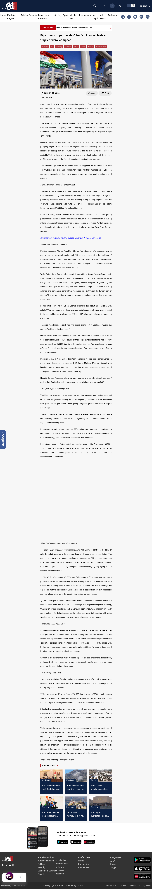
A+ (120, 6)
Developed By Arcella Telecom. (13, 885)
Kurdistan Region (46, 860)
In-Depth (45, 47)
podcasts (112, 15)
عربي (112, 860)
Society (58, 15)
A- (104, 6)
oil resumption (101, 47)
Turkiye (83, 47)
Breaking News (48, 27)
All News (60, 870)
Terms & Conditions (127, 885)
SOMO (76, 47)
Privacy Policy (145, 885)
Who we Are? (111, 885)
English (113, 864)
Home (3, 15)
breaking (59, 47)
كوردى (113, 867)
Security (33, 15)
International (85, 15)
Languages (115, 857)
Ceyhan (90, 47)
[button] (110, 28)
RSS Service (84, 867)
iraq (52, 47)
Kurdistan (68, 47)
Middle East (61, 860)
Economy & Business (47, 870)
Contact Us (83, 864)
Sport (65, 15)
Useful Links (84, 857)
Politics (24, 15)
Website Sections (46, 857)
